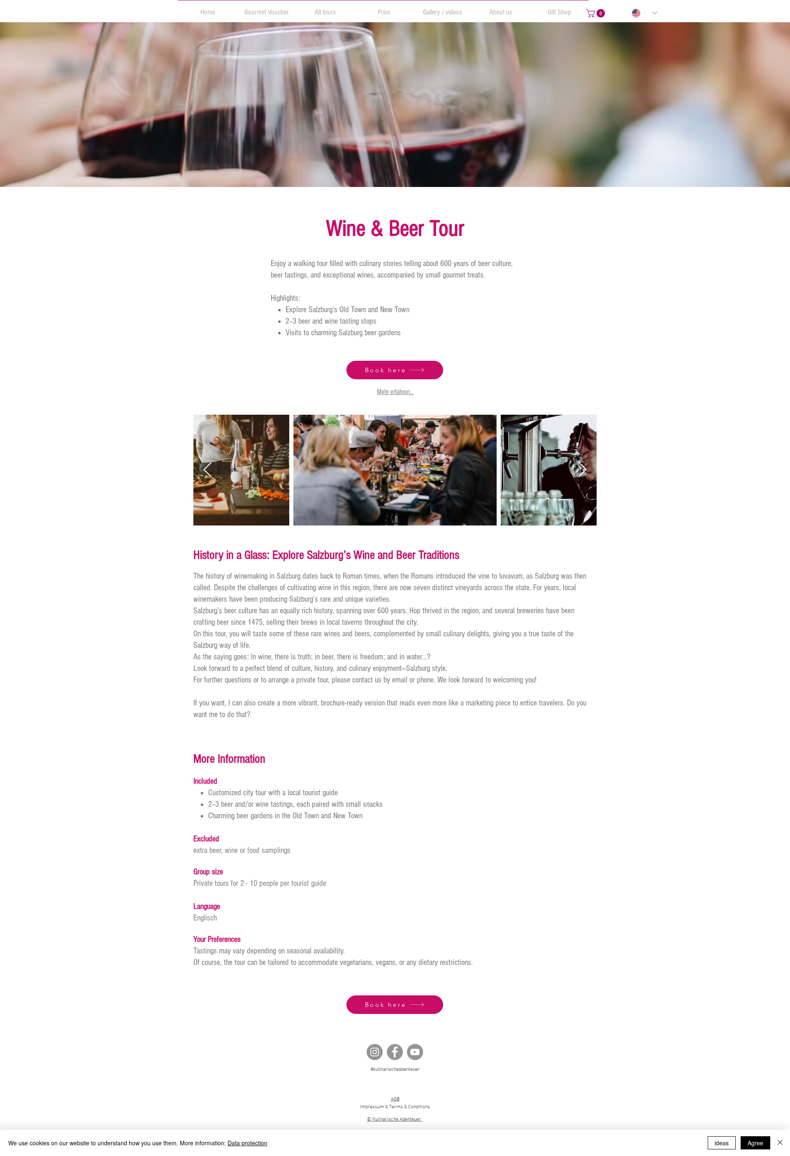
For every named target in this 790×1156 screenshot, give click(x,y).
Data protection (247, 1143)
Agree (755, 1143)
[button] (266, 8)
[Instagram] (375, 1052)
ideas (722, 1143)
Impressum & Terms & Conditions (395, 1107)
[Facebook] (395, 1052)
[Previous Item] (207, 470)
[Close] (780, 1142)
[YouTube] (415, 1052)
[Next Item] (582, 470)
